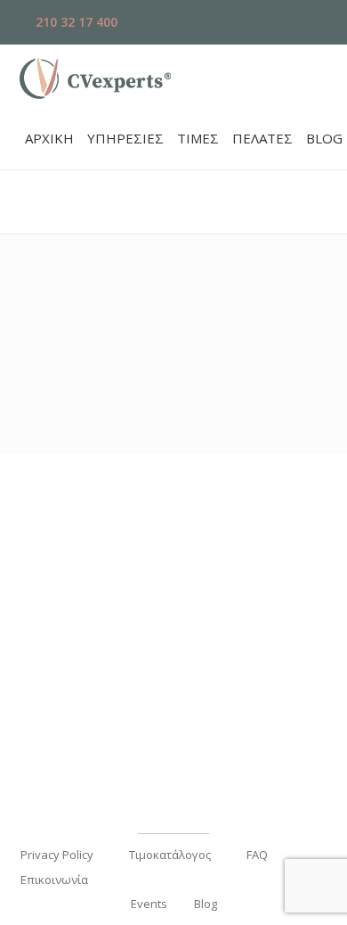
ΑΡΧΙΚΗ (49, 138)
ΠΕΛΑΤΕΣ (262, 138)
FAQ (257, 855)
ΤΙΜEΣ (198, 138)
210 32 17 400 (74, 21)
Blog (205, 904)
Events (149, 904)
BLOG (324, 138)
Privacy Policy (56, 855)
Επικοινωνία (54, 880)
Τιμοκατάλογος (170, 855)
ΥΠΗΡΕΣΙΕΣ (125, 138)
